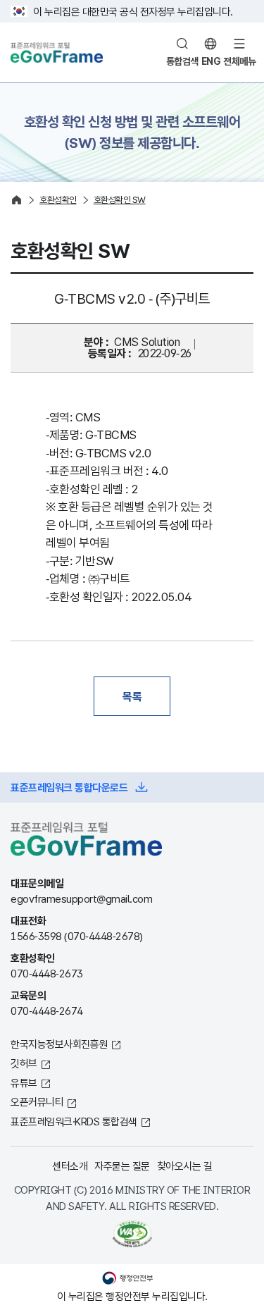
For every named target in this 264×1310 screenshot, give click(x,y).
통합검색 (182, 61)
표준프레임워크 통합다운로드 (69, 787)
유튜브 (24, 1082)
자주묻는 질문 (122, 1165)
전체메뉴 (239, 61)
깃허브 (24, 1063)
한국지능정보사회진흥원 (59, 1044)
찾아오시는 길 (185, 1165)
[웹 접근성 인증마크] (132, 1234)
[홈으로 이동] (17, 200)
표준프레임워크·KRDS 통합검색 (74, 1121)
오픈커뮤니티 (37, 1101)
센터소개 (69, 1165)
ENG (211, 61)
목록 (132, 696)
